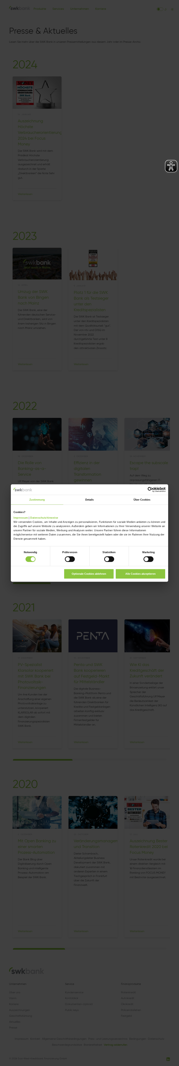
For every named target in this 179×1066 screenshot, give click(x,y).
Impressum (20, 517)
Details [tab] (89, 499)
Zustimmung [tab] (37, 499)
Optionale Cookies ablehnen (89, 573)
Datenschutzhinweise (44, 517)
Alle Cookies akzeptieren (140, 573)
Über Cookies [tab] (142, 499)
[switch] (70, 559)
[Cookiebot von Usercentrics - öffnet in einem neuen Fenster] (150, 489)
